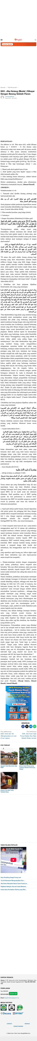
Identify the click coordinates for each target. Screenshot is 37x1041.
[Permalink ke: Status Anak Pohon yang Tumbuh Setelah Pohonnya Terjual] (27, 756)
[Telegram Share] (30, 726)
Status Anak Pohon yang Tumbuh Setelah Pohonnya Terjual (27, 767)
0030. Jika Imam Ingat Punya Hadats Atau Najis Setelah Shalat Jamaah (28, 734)
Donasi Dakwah (18, 1026)
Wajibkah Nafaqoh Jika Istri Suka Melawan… (14, 886)
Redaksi (27, 1023)
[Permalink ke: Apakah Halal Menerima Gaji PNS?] (9, 756)
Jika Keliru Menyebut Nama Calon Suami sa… (14, 883)
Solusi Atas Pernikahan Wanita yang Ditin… (14, 889)
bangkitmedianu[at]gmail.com (11, 998)
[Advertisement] (18, 18)
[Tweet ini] (27, 726)
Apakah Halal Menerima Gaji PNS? (9, 766)
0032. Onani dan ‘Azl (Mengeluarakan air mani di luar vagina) (8, 734)
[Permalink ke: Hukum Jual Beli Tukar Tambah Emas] (9, 780)
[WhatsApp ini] (34, 726)
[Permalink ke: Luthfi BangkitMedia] (2, 97)
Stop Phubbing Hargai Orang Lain (11, 877)
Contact (9, 1023)
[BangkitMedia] (18, 39)
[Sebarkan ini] (23, 726)
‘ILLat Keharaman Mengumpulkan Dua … (13, 880)
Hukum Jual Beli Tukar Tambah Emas (7, 791)
